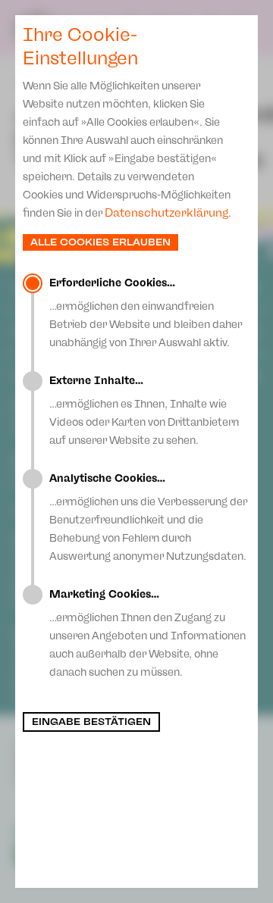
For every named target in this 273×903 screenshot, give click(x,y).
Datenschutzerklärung (166, 213)
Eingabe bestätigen (91, 722)
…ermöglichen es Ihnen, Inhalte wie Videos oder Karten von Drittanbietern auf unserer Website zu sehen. (144, 410)
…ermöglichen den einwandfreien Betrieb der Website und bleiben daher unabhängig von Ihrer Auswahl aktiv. (145, 313)
